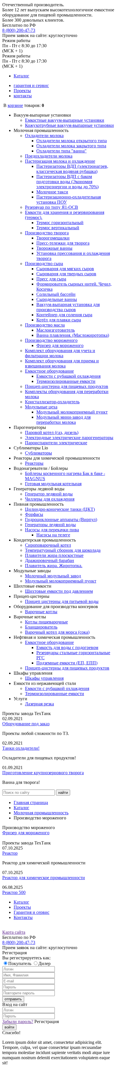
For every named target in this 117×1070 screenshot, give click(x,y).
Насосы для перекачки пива (52, 529)
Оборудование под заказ (25, 723)
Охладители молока (44, 135)
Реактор (10, 853)
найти (63, 792)
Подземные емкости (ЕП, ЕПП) (66, 662)
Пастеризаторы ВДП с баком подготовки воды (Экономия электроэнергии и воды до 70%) (67, 181)
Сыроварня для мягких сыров (65, 268)
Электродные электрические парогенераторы (69, 437)
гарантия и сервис (31, 85)
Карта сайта (13, 932)
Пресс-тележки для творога (62, 243)
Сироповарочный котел (48, 545)
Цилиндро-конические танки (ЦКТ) (60, 509)
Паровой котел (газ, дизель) (51, 432)
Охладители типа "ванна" (61, 150)
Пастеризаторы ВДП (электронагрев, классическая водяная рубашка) (72, 169)
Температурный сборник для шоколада (63, 550)
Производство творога (47, 232)
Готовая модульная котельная (53, 483)
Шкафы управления (44, 678)
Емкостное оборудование (49, 371)
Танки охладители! (20, 748)
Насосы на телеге (53, 534)
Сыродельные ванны (56, 299)
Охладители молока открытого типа (71, 140)
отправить (13, 999)
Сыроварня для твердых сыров (66, 273)
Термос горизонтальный (59, 222)
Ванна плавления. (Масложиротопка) (72, 335)
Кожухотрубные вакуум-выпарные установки (69, 125)
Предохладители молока (48, 156)
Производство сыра (44, 263)
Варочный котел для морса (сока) (57, 632)
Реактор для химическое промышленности (43, 877)
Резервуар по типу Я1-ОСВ (51, 207)
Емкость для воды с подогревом (67, 647)
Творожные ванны (54, 248)
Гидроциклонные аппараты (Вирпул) (61, 519)
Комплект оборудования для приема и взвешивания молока (62, 363)
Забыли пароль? (17, 1021)
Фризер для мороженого (59, 345)
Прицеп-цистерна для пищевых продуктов (66, 386)
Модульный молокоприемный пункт (72, 412)
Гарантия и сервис (31, 912)
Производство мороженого (51, 340)
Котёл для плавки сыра (58, 319)
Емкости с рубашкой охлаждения (68, 376)
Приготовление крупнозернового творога (43, 772)
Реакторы (34, 463)
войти (9, 1027)
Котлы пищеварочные (46, 621)
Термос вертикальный (57, 227)
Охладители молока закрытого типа (71, 145)
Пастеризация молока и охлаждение (60, 161)
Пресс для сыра (51, 278)
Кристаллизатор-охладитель (52, 401)
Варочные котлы (41, 611)
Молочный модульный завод (53, 575)
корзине (15, 105)
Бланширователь (41, 627)
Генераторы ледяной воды (50, 524)
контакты (23, 95)
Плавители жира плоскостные (54, 555)
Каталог (21, 75)
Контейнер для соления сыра (64, 314)
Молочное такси (52, 191)
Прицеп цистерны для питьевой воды (62, 601)
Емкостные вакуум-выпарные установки (64, 120)
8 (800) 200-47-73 (18, 30)
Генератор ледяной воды (49, 493)
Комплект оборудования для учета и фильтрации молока (60, 353)
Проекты (22, 90)
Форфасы (34, 514)
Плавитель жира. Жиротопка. (53, 565)
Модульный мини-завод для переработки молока (63, 420)
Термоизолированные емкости (65, 381)
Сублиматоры (38, 453)
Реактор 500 (14, 892)
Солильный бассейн (56, 294)
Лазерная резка (39, 703)
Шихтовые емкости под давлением (59, 591)
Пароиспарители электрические (56, 442)
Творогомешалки (53, 238)
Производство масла (45, 325)
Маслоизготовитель (55, 330)
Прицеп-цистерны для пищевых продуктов (67, 668)
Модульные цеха (41, 406)
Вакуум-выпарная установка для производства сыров (68, 307)
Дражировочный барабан (49, 560)
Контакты (23, 917)
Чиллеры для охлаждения (49, 499)
